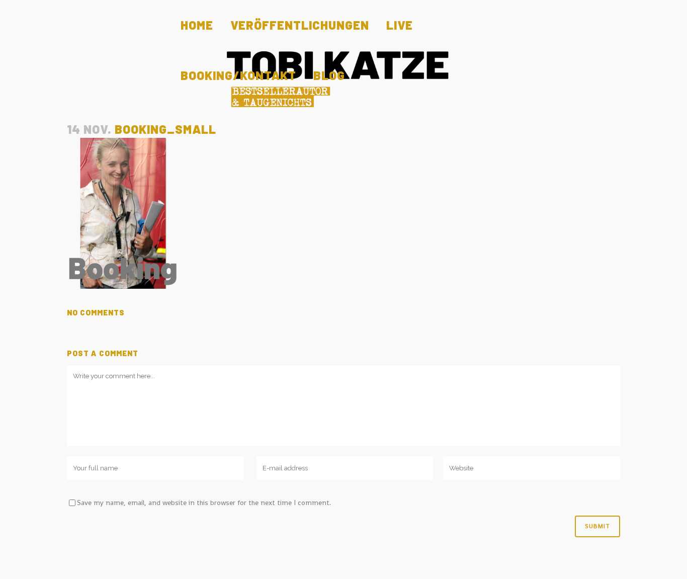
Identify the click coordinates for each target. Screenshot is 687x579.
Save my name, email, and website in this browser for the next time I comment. (204, 502)
